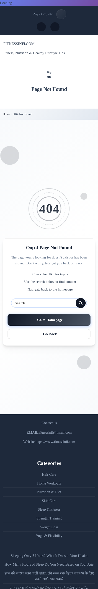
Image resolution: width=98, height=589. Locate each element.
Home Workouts (49, 483)
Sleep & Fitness (49, 509)
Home (6, 114)
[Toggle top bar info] (61, 14)
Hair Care (49, 474)
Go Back (50, 334)
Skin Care (49, 501)
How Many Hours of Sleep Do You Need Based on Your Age (49, 564)
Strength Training (49, 518)
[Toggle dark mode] (54, 26)
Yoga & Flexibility (49, 536)
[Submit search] (81, 303)
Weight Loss (49, 527)
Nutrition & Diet (49, 492)
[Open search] (41, 26)
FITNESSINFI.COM (18, 44)
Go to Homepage (50, 320)
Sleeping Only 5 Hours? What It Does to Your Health (49, 556)
